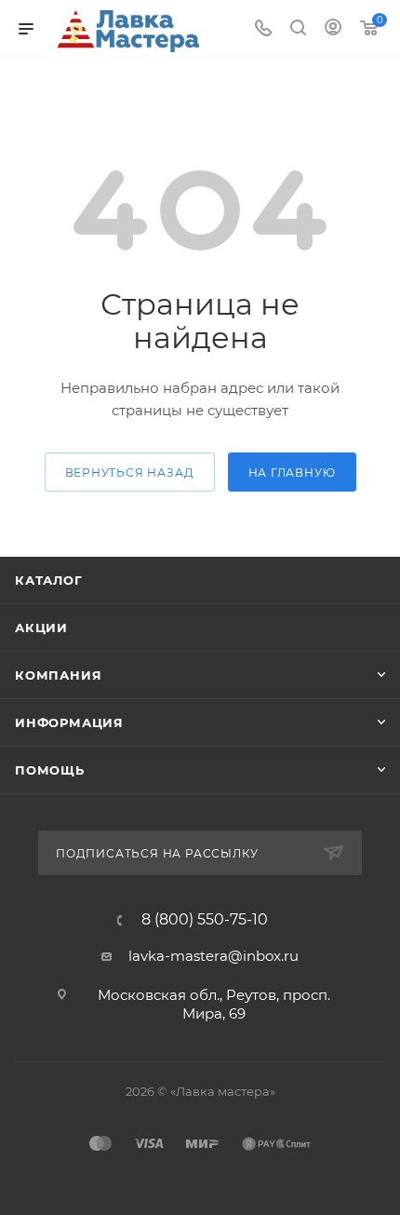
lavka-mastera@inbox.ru (213, 956)
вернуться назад (129, 472)
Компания (58, 675)
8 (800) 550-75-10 (204, 919)
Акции (41, 627)
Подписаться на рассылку (158, 853)
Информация (69, 722)
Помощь (50, 770)
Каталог (49, 580)
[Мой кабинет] (333, 29)
